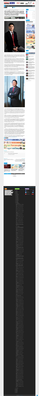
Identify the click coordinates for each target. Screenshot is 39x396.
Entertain (9, 190)
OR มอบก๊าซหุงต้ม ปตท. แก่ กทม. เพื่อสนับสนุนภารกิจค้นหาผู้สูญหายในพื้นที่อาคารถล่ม (32, 73)
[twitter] (7, 0)
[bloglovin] (9, 0)
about (30, 0)
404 (34, 0)
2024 (15, 192)
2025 (15, 191)
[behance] (12, 0)
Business (11, 190)
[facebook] (6, 0)
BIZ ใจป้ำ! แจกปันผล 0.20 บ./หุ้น (18, 295)
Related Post (5, 163)
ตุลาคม (16, 195)
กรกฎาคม (17, 198)
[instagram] (13, 0)
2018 (15, 392)
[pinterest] (8, 0)
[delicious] (14, 0)
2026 (15, 190)
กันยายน (16, 196)
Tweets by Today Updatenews (28, 80)
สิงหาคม (16, 197)
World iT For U (7, 9)
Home (28, 0)
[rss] (11, 0)
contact (32, 0)
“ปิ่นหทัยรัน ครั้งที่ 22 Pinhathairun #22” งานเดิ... (20, 255)
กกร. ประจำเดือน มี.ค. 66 (18, 203)
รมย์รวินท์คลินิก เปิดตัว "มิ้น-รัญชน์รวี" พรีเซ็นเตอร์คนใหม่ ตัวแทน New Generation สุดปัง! (32, 65)
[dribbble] (10, 0)
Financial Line (6, 190)
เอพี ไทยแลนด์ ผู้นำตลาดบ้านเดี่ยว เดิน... (19, 379)
